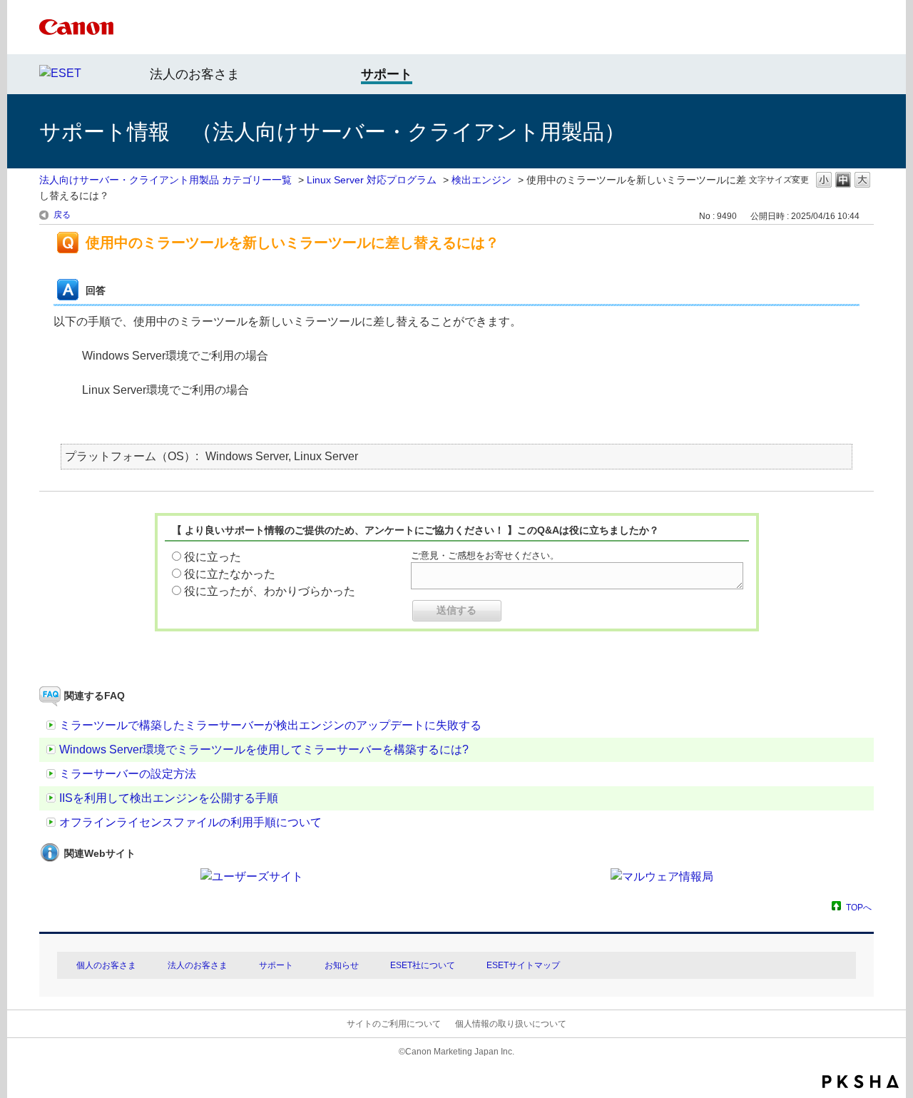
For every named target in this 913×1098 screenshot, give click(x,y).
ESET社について (422, 965)
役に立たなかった (229, 574)
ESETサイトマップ (523, 965)
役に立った (212, 557)
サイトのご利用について (394, 1024)
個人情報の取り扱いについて (510, 1024)
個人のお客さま (106, 965)
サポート (276, 965)
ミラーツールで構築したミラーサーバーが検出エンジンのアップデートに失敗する (270, 725)
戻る (62, 215)
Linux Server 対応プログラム (372, 179)
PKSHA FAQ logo (860, 1081)
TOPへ (859, 907)
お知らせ (342, 965)
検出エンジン (481, 179)
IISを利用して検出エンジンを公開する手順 (168, 798)
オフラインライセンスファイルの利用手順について (190, 822)
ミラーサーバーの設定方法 (127, 774)
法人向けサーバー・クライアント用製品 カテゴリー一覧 (165, 179)
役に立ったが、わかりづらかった (269, 591)
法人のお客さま (195, 74)
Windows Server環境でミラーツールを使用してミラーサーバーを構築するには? (264, 749)
